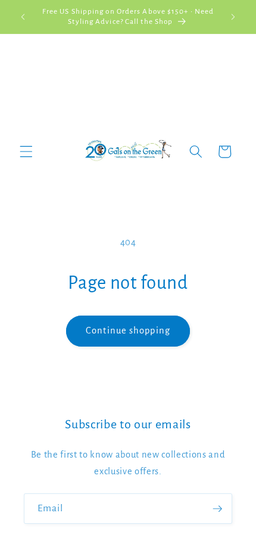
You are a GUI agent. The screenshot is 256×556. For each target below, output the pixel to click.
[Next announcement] (233, 17)
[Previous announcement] (23, 17)
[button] (26, 151)
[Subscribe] (217, 508)
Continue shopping (128, 330)
